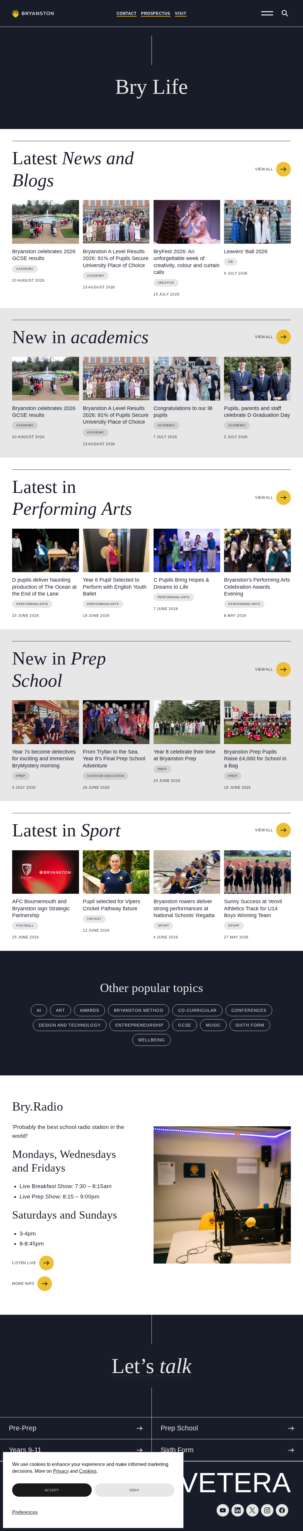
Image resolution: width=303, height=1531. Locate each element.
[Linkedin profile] (237, 1510)
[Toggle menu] (267, 13)
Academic (25, 268)
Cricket (94, 918)
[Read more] (45, 222)
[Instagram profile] (267, 1510)
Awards (89, 1010)
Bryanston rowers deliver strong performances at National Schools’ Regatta (184, 908)
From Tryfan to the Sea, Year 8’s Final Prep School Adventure (114, 759)
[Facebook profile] (282, 1510)
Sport (163, 925)
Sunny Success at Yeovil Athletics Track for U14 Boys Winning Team (253, 908)
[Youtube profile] (223, 1510)
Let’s (151, 1366)
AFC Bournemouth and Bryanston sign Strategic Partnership (41, 908)
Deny (134, 1490)
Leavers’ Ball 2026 (245, 251)
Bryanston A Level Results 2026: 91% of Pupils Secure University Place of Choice (116, 258)
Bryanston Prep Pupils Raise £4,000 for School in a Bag (255, 759)
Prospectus (156, 13)
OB (230, 261)
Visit (180, 13)
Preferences (25, 1512)
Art (60, 1010)
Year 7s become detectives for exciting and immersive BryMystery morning (44, 759)
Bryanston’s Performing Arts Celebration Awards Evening (257, 587)
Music (213, 1025)
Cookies (87, 1471)
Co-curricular (197, 1010)
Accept (52, 1490)
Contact (127, 13)
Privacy (61, 1471)
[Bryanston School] (33, 13)
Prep (20, 775)
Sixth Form (250, 1025)
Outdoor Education (105, 775)
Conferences (248, 1010)
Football (25, 925)
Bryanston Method (138, 1010)
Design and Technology (70, 1025)
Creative (166, 282)
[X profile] (252, 1510)
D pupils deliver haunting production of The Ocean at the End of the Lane (44, 587)
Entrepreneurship (139, 1025)
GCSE (184, 1025)
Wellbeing (151, 1040)
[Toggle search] (285, 13)
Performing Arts (32, 604)
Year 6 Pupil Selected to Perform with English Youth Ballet (114, 587)
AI (39, 1010)
